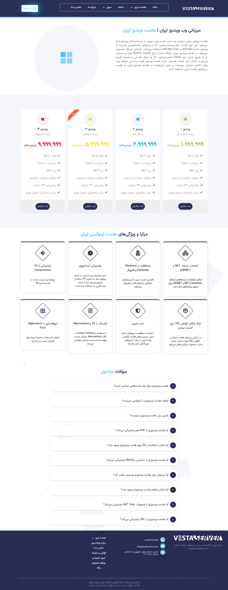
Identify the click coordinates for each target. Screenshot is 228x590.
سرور (109, 7)
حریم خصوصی (98, 558)
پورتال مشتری (29, 8)
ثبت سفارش (185, 206)
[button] (114, 386)
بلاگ (99, 568)
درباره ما (92, 7)
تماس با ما (76, 7)
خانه (155, 7)
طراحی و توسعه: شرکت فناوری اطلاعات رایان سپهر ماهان (114, 582)
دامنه (121, 7)
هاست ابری (140, 7)
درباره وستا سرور (98, 543)
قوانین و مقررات (98, 553)
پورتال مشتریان (98, 563)
